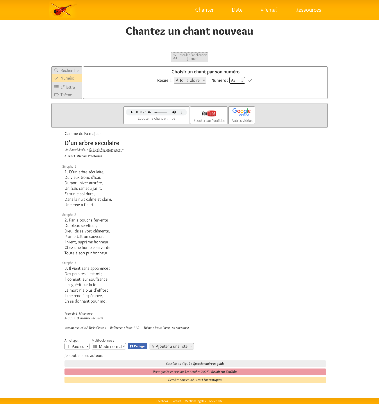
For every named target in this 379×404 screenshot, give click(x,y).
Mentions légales (195, 401)
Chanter (204, 9)
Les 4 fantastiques (209, 380)
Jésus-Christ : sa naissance (172, 328)
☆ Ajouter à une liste (169, 346)
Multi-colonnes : (103, 340)
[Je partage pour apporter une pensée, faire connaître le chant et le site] (137, 346)
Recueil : (165, 80)
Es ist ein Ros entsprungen (105, 149)
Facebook (162, 401)
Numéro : (219, 80)
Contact (176, 401)
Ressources (308, 9)
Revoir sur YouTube (224, 372)
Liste (237, 9)
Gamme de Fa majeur (83, 133)
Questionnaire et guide (208, 363)
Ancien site (216, 401)
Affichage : (71, 340)
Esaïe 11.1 (133, 328)
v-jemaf (269, 9)
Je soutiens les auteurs (84, 355)
